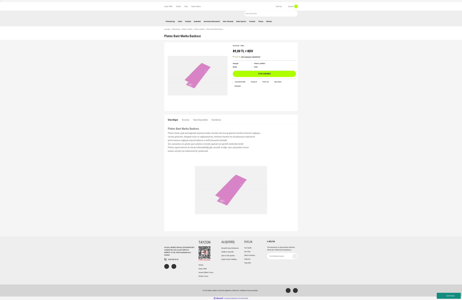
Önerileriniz (216, 120)
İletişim (178, 6)
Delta (256, 67)
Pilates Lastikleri (259, 63)
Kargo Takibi (168, 6)
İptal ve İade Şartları (228, 256)
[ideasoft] (218, 298)
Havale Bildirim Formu (206, 272)
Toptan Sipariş (196, 6)
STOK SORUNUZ (264, 74)
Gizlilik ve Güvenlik (227, 252)
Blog (186, 6)
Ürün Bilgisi (173, 120)
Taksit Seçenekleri (200, 120)
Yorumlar (185, 120)
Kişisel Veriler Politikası (229, 259)
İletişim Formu (203, 276)
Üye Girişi (247, 252)
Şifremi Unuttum (249, 255)
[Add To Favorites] (239, 82)
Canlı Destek (450, 296)
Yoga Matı (247, 263)
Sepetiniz (247, 259)
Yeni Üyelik (247, 248)
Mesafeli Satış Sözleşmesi (230, 248)
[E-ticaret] (231, 298)
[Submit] (294, 256)
